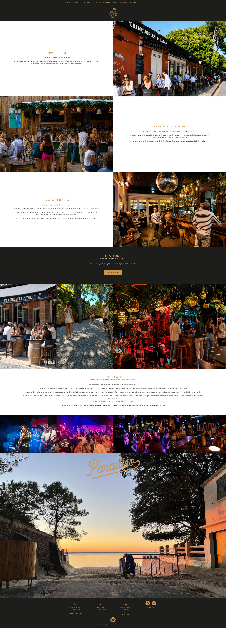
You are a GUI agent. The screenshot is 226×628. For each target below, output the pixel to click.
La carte (75, 3)
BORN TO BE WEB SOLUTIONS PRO (123, 625)
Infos (115, 3)
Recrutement (150, 608)
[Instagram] (154, 603)
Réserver (133, 3)
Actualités (123, 3)
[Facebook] (147, 603)
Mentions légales (151, 610)
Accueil (67, 3)
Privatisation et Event (103, 3)
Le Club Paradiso (87, 3)
